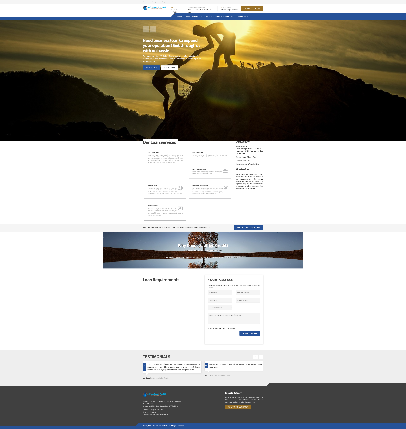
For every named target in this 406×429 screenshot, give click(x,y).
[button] (146, 29)
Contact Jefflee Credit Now (248, 219)
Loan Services (192, 17)
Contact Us (241, 17)
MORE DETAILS (151, 57)
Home (179, 17)
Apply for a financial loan (223, 17)
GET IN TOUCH (169, 57)
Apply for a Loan (253, 9)
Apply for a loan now (239, 398)
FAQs (206, 17)
